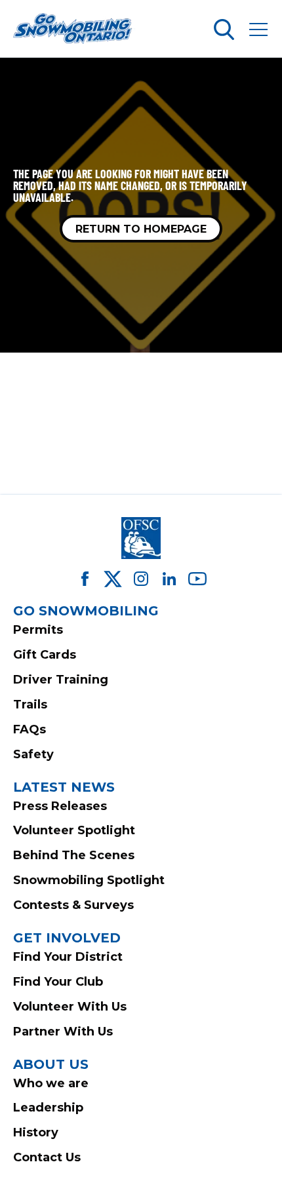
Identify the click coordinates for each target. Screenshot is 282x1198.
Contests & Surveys (73, 905)
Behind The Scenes (73, 855)
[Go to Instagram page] (141, 579)
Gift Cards (44, 654)
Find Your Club (58, 982)
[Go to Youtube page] (197, 579)
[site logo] (74, 29)
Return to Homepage (141, 229)
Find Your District (68, 957)
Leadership (48, 1107)
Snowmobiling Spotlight (89, 880)
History (35, 1132)
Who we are (51, 1083)
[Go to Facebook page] (84, 579)
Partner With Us (63, 1031)
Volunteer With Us (70, 1006)
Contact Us (47, 1157)
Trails (30, 704)
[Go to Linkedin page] (169, 579)
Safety (33, 754)
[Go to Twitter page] (113, 579)
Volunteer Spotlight (74, 830)
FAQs (29, 729)
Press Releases (60, 806)
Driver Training (60, 679)
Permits (38, 630)
